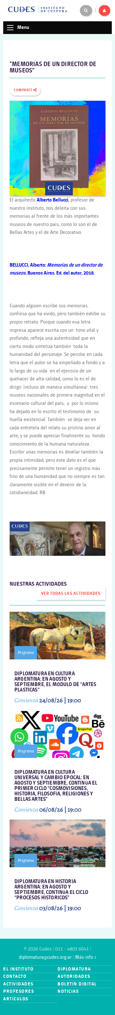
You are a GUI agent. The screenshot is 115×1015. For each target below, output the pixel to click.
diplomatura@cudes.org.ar (45, 957)
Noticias (68, 991)
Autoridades (73, 976)
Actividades (18, 984)
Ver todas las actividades (70, 593)
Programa (26, 653)
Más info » (85, 957)
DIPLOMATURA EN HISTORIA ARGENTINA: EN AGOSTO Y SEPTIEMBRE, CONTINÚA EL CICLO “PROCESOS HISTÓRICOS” (51, 890)
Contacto (15, 976)
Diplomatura (74, 969)
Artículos (15, 999)
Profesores (18, 991)
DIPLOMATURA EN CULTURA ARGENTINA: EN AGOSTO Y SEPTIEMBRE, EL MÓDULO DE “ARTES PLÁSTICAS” (55, 682)
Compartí (23, 90)
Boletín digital (77, 984)
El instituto (18, 969)
